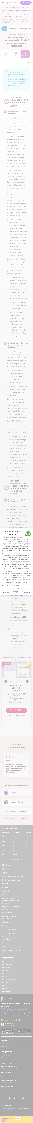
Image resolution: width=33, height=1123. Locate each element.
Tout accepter (27, 592)
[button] (4, 1120)
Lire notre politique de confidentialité (11, 585)
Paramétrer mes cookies (16, 592)
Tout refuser (5, 592)
